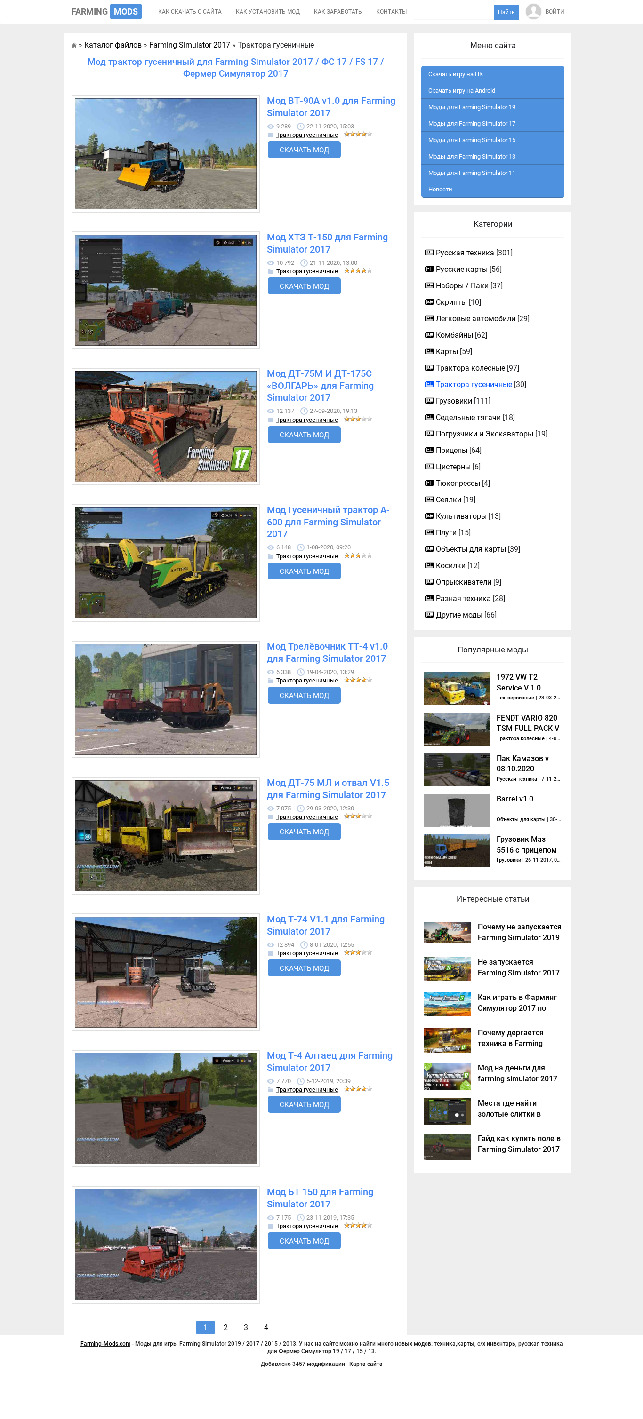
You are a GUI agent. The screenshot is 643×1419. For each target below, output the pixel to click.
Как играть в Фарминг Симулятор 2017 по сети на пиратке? (517, 1008)
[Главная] (74, 45)
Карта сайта (366, 1364)
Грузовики (454, 400)
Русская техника (465, 252)
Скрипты (451, 302)
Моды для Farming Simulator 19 (471, 107)
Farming (105, 11)
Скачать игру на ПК (455, 74)
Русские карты (462, 269)
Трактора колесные (470, 368)
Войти (555, 11)
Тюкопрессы (458, 483)
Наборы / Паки (462, 285)
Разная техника (463, 598)
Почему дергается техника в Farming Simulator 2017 (511, 1043)
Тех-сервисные (515, 698)
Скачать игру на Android (461, 90)
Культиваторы (461, 516)
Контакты (391, 11)
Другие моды (459, 614)
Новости (440, 189)
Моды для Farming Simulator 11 (471, 172)
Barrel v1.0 (515, 798)
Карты (447, 351)
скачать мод (304, 150)
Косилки (451, 565)
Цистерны (453, 466)
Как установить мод (268, 11)
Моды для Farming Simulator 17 (471, 123)
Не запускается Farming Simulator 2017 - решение (519, 973)
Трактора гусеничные (307, 134)
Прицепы (451, 450)
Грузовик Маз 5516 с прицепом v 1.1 (527, 850)
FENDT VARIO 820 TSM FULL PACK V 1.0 (528, 728)
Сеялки (448, 499)
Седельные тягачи (468, 417)
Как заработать (338, 11)
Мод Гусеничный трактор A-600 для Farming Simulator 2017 (328, 522)
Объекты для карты (471, 549)
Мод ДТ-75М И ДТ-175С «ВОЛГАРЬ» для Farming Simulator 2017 (320, 385)
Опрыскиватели (463, 582)
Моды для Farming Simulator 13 (471, 156)
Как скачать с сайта (190, 11)
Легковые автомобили (475, 318)
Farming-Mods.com (105, 1343)
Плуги (446, 532)
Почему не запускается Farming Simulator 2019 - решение (520, 937)
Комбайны (454, 335)
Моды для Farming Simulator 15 (471, 139)
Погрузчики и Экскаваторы (484, 433)
